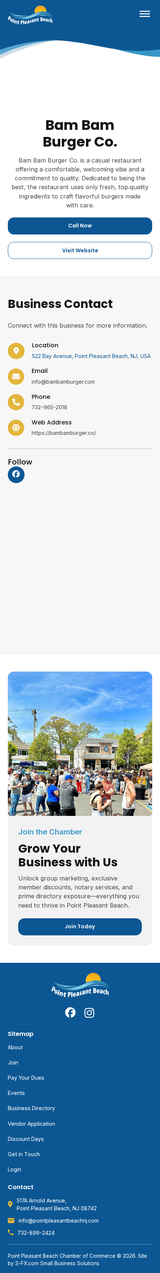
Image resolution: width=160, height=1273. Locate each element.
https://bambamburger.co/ (64, 433)
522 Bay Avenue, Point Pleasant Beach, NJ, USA (91, 356)
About (15, 1047)
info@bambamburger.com (63, 381)
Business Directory (31, 1108)
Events (16, 1093)
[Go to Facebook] (16, 474)
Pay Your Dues (26, 1077)
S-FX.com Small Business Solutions (57, 1263)
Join (13, 1062)
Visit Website (80, 250)
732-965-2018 (49, 407)
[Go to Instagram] (89, 1012)
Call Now (80, 225)
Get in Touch (24, 1154)
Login (14, 1169)
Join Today (80, 926)
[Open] (145, 15)
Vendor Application (31, 1124)
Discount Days (26, 1139)
